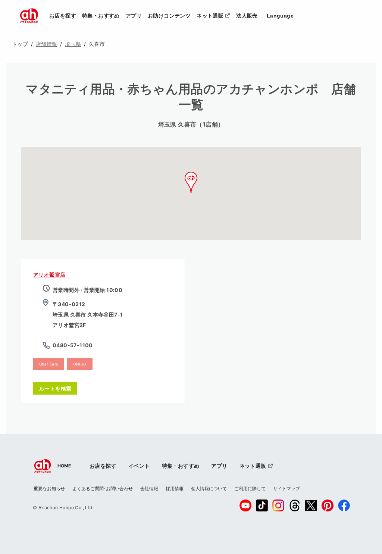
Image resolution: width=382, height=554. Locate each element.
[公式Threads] (294, 505)
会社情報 (149, 488)
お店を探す (62, 16)
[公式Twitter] (311, 505)
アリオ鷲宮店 (49, 274)
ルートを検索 (55, 388)
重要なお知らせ (49, 488)
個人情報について (209, 488)
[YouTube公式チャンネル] (245, 505)
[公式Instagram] (278, 505)
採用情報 (175, 488)
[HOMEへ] (29, 15)
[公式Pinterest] (327, 505)
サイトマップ (286, 488)
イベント (139, 466)
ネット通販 (215, 15)
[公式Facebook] (344, 505)
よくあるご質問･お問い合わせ (102, 488)
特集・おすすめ (101, 16)
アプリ (134, 16)
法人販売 (247, 16)
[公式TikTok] (262, 505)
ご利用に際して (250, 488)
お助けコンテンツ (169, 16)
